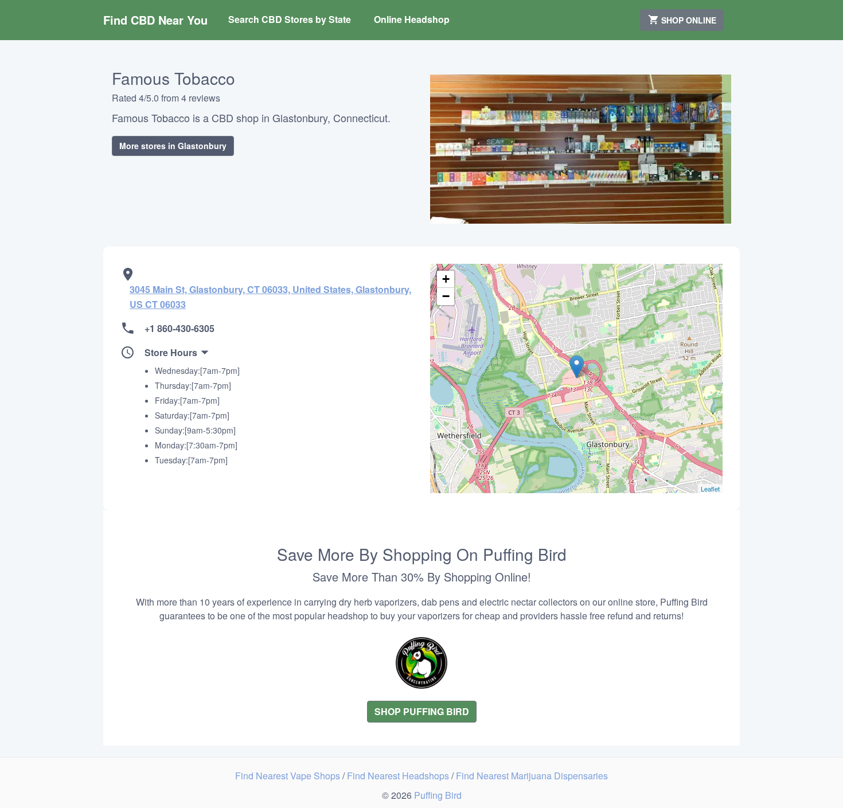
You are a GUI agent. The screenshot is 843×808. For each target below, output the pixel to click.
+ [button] (446, 279)
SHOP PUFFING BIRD (421, 711)
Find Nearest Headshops (399, 775)
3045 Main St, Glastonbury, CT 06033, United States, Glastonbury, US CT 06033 (270, 297)
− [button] (446, 296)
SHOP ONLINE (687, 20)
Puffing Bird (438, 795)
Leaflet (710, 488)
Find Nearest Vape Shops (288, 775)
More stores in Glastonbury (173, 145)
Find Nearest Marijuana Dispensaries (532, 775)
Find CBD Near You (155, 19)
